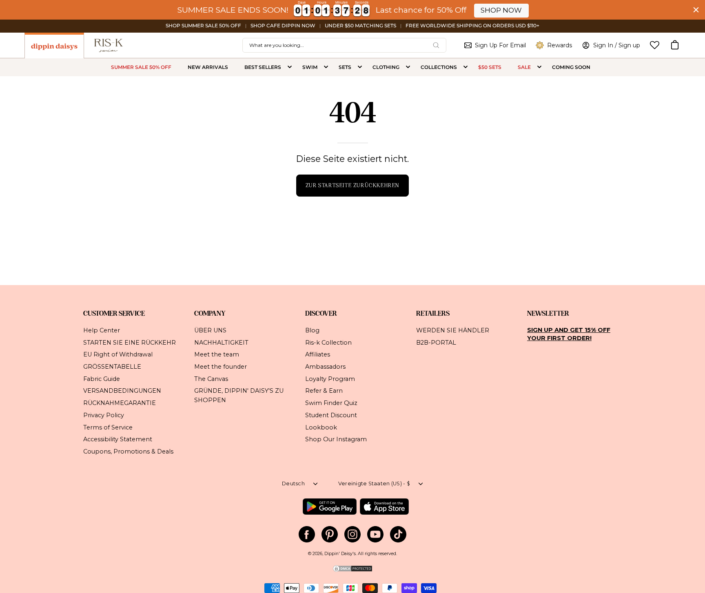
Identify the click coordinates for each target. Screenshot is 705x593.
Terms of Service (108, 427)
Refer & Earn (324, 390)
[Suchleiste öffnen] (436, 45)
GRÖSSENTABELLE (112, 366)
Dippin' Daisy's (340, 553)
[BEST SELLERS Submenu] (289, 67)
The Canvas (211, 378)
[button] (675, 45)
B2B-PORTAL (436, 342)
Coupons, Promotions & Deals (128, 451)
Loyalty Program (330, 378)
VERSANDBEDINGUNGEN (122, 390)
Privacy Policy (103, 414)
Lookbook (321, 427)
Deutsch (293, 483)
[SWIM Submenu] (326, 67)
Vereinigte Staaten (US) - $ (374, 483)
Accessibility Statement (117, 439)
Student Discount (331, 414)
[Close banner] (696, 10)
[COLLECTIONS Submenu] (465, 67)
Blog (312, 330)
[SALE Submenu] (539, 67)
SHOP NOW (501, 10)
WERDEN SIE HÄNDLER (452, 330)
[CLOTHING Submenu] (408, 67)
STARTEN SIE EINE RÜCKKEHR (129, 342)
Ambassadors (325, 366)
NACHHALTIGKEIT (221, 342)
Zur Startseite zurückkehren (352, 185)
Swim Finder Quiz (331, 403)
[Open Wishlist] (654, 45)
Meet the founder (220, 366)
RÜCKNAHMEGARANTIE (119, 403)
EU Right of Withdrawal (118, 354)
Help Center (101, 330)
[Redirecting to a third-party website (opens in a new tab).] (329, 506)
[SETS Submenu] (359, 67)
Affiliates (317, 354)
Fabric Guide (101, 378)
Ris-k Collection (328, 342)
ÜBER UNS (210, 330)
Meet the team (216, 354)
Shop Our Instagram (336, 439)
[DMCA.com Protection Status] (352, 571)
